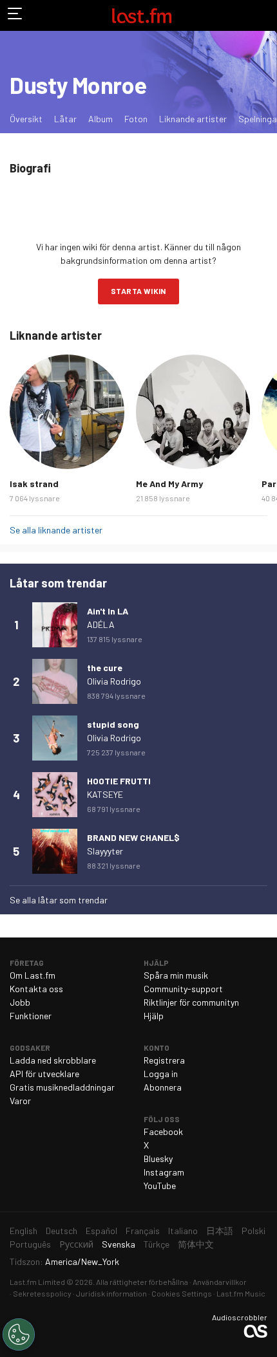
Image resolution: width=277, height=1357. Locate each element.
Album (100, 118)
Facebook (163, 1131)
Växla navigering (15, 15)
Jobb (20, 1002)
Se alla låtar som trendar (59, 899)
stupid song (113, 724)
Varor (20, 1100)
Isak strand (34, 483)
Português (30, 1244)
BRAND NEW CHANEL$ (133, 837)
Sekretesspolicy (42, 1293)
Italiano (183, 1230)
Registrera (164, 1060)
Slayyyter (105, 850)
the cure (104, 667)
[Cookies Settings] (19, 1334)
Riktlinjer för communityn (191, 1002)
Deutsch (61, 1230)
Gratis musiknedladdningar (62, 1087)
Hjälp (154, 1015)
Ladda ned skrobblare (53, 1060)
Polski (253, 1230)
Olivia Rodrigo (114, 681)
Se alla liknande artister (56, 529)
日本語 (219, 1230)
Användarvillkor (220, 1281)
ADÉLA (101, 624)
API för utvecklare (44, 1073)
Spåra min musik (176, 975)
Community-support (183, 988)
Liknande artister (193, 118)
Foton (136, 118)
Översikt (26, 118)
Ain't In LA (107, 610)
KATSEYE (105, 794)
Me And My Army (169, 483)
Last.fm (142, 15)
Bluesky (158, 1158)
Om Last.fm (32, 975)
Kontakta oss (36, 988)
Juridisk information (111, 1293)
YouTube (160, 1185)
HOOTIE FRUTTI (119, 780)
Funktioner (31, 1015)
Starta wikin (138, 290)
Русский (76, 1244)
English (23, 1230)
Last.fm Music (240, 1293)
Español (101, 1230)
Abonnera (163, 1087)
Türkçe (156, 1244)
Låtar (65, 118)
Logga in (161, 1073)
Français (143, 1230)
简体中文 (196, 1244)
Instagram (164, 1172)
